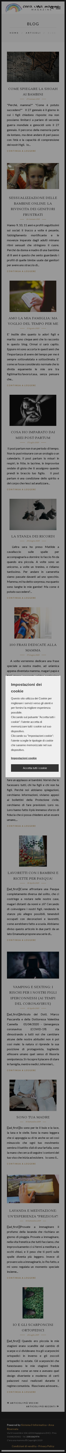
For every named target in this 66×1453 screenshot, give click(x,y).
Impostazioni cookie (24, 758)
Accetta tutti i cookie (35, 768)
